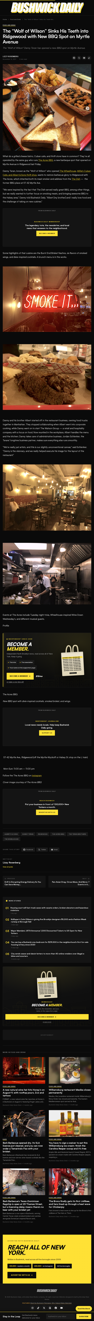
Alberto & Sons (11, 834)
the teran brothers (77, 834)
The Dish (76, 179)
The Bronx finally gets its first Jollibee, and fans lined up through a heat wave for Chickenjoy (69, 1204)
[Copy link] (89, 58)
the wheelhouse (11, 839)
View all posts (8, 867)
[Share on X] (79, 58)
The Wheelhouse (67, 171)
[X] (44, 1307)
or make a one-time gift (15, 682)
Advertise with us (22, 1275)
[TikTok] (38, 1307)
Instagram (37, 775)
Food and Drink (15, 19)
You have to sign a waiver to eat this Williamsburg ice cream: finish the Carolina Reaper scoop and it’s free (68, 1145)
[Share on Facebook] (74, 58)
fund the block (84, 1309)
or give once (47, 1022)
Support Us (47, 733)
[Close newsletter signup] (90, 1315)
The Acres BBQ (45, 160)
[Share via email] (84, 58)
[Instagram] (32, 1307)
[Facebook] (55, 1307)
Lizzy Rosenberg (11, 862)
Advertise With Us (47, 812)
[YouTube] (61, 1307)
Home (5, 19)
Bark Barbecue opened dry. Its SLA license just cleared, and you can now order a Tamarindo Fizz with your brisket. (23, 1147)
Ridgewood (42, 834)
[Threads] (49, 1307)
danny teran (27, 834)
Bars (5, 1139)
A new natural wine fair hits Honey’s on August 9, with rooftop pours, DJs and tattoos (24, 1092)
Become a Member (47, 233)
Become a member (20, 676)
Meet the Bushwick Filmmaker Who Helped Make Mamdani (51, 1303)
